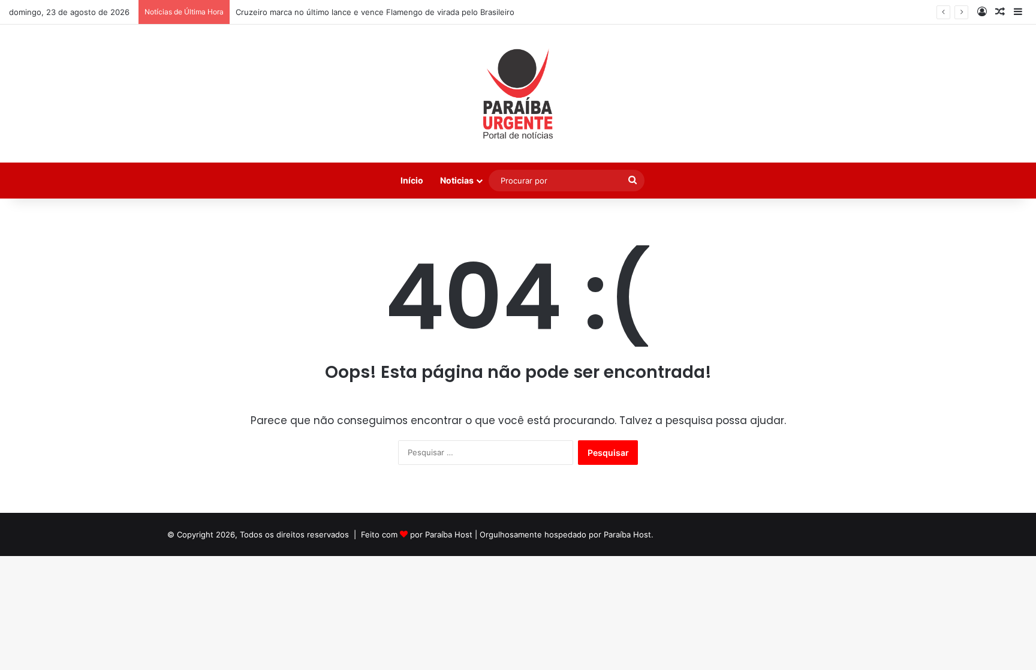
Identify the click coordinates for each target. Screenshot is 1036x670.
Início (411, 180)
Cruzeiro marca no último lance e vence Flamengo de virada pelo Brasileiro (375, 12)
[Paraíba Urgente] (518, 94)
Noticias (457, 180)
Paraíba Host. (628, 534)
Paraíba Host (448, 534)
